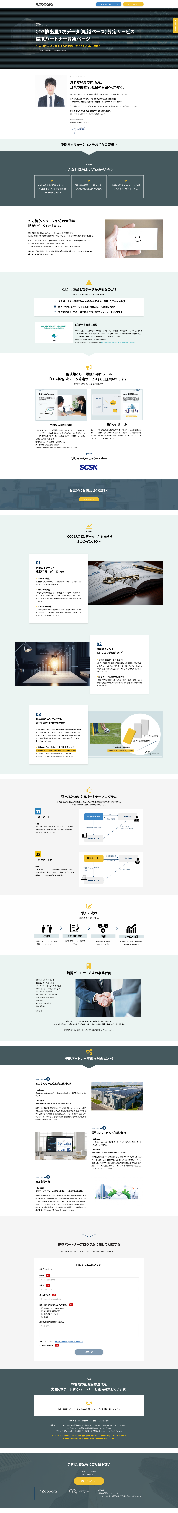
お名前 (41, 1285)
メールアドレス (44, 1295)
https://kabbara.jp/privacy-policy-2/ (69, 1341)
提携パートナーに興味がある (54, 1308)
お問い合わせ (134, 4)
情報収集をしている (51, 1314)
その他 (46, 1317)
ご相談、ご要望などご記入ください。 (51, 1322)
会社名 (41, 1275)
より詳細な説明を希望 (52, 1311)
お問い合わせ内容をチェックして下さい (53, 1305)
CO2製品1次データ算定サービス (108, 4)
